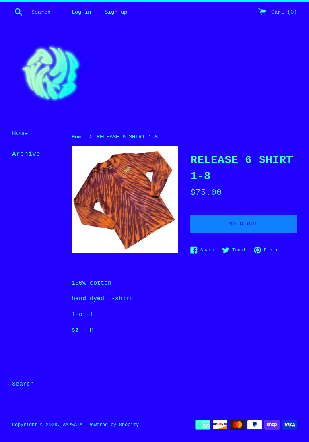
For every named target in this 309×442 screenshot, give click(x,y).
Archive (26, 154)
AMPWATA (72, 425)
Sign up (116, 12)
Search (23, 384)
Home (20, 133)
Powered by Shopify (113, 425)
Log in (81, 12)
